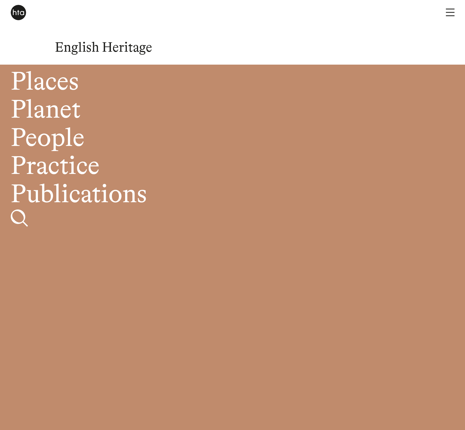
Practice (55, 167)
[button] (450, 12)
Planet (45, 111)
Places (45, 83)
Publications (79, 195)
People (47, 139)
